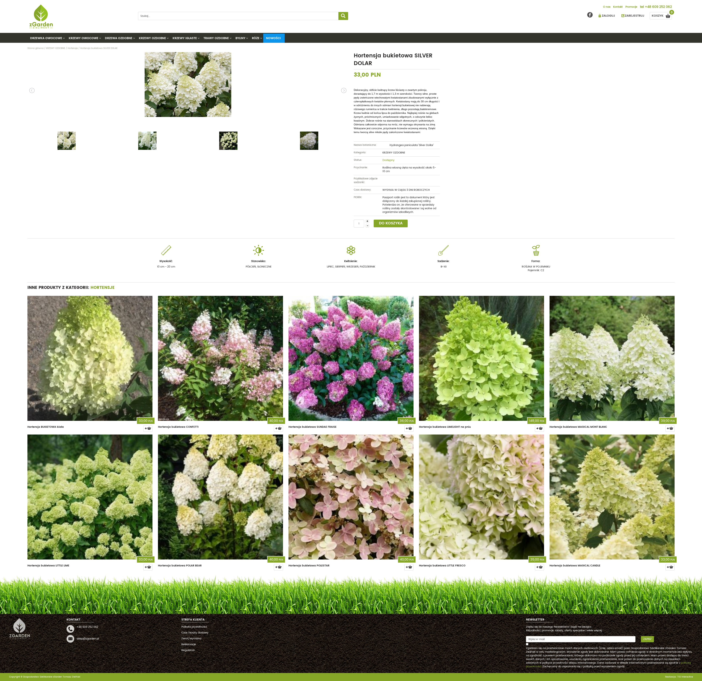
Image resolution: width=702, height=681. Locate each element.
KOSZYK (662, 15)
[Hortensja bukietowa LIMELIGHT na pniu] (481, 358)
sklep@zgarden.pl (88, 639)
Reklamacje (188, 644)
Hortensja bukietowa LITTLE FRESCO (442, 566)
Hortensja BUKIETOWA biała (45, 427)
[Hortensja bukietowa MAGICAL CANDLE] (612, 497)
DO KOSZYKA (391, 223)
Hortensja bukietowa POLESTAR (308, 566)
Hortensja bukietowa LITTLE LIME (48, 566)
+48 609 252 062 (658, 7)
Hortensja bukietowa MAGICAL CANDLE (575, 566)
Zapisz (647, 639)
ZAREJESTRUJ (634, 16)
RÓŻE (255, 38)
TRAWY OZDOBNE (216, 38)
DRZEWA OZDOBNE (118, 38)
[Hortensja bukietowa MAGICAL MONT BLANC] (612, 358)
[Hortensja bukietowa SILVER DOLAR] (187, 84)
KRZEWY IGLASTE (185, 38)
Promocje (631, 7)
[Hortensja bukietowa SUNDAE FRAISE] (351, 358)
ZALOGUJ (608, 16)
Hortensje (102, 287)
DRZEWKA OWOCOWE (46, 38)
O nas (606, 7)
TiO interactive (685, 677)
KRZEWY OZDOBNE (152, 38)
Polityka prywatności (194, 627)
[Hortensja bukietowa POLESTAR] (351, 497)
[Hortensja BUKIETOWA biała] (89, 358)
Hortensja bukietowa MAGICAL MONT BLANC (578, 427)
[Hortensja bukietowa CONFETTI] (220, 358)
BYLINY (240, 38)
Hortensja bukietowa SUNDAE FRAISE (312, 427)
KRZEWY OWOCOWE (83, 38)
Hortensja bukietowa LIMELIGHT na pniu (445, 427)
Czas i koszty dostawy (194, 633)
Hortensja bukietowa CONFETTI (178, 427)
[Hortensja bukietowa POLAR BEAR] (220, 497)
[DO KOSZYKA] (147, 428)
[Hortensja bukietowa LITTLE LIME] (89, 497)
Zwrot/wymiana (191, 638)
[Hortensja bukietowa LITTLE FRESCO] (481, 497)
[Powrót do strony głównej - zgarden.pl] (80, 16)
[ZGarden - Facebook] (590, 15)
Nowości (273, 38)
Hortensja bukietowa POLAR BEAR (180, 566)
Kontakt (618, 7)
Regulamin (188, 650)
